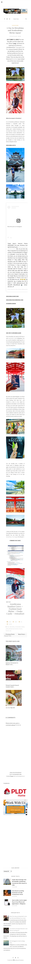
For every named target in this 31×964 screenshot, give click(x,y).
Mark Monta (18, 289)
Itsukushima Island (12, 338)
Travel (20, 628)
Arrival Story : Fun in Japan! (12, 537)
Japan (7, 628)
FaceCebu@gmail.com (20, 776)
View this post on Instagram (14, 226)
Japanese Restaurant (14, 628)
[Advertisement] (15, 840)
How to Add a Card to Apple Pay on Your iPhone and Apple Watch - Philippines (19, 901)
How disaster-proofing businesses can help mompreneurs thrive (18, 892)
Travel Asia (8, 630)
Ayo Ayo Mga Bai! (10, 707)
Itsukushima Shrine (19, 626)
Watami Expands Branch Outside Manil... (12, 686)
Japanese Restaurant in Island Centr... (12, 663)
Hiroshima (15, 25)
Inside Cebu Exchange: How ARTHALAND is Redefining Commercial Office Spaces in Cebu (19, 882)
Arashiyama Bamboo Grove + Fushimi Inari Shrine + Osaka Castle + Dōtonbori (15, 609)
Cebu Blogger (14, 36)
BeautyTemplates (20, 960)
